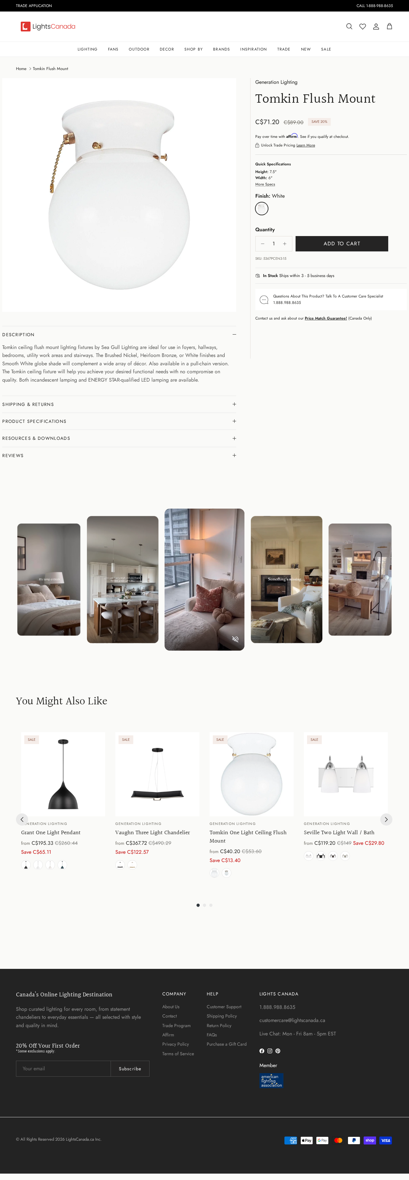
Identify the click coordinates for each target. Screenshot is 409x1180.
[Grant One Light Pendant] (63, 774)
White (38, 865)
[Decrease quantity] (261, 244)
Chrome (308, 856)
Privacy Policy (175, 1044)
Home (21, 68)
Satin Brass (132, 865)
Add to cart (342, 243)
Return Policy (219, 1025)
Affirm (168, 1035)
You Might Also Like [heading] (61, 702)
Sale (326, 49)
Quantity (265, 229)
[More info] (338, 276)
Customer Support (224, 1006)
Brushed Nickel (226, 873)
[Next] (386, 819)
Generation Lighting (276, 82)
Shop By (193, 49)
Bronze (333, 856)
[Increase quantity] (286, 244)
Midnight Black (26, 865)
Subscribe (130, 1068)
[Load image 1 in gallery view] (119, 195)
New (306, 49)
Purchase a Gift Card (227, 1044)
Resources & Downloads (36, 438)
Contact (169, 1016)
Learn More (306, 145)
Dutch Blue (62, 865)
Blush (50, 865)
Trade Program (176, 1025)
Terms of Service (178, 1053)
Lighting (88, 49)
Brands (221, 49)
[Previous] (22, 819)
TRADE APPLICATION (34, 6)
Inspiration (253, 49)
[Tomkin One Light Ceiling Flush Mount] (252, 774)
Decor (167, 49)
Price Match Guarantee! (326, 318)
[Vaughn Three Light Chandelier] (157, 774)
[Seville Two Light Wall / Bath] (346, 774)
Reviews (13, 455)
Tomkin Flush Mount (50, 68)
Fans (113, 49)
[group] (63, 806)
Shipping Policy (222, 1016)
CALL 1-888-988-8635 (375, 6)
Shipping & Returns (28, 404)
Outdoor (139, 49)
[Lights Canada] (48, 26)
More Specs (265, 184)
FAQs (212, 1035)
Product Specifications (34, 421)
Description (18, 334)
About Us (171, 1006)
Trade (284, 49)
